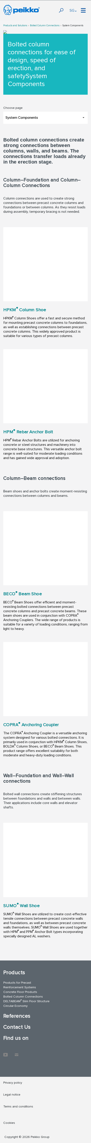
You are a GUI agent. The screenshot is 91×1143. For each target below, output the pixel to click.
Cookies (9, 1123)
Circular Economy (15, 1006)
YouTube (5, 1052)
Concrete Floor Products (20, 992)
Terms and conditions (18, 1106)
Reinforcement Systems (19, 987)
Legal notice (11, 1094)
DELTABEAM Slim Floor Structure (26, 1001)
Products (14, 972)
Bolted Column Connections (44, 25)
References (16, 1016)
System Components (72, 25)
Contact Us (17, 1027)
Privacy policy (12, 1083)
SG (72, 10)
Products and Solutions (15, 25)
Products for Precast (17, 983)
